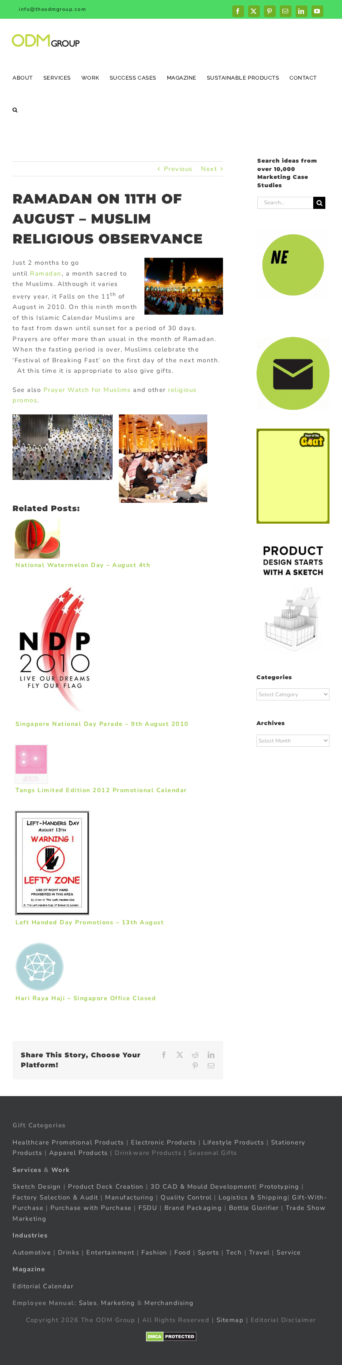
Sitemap (230, 1319)
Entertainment (110, 1252)
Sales (88, 1303)
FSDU (147, 1208)
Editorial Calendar (43, 1286)
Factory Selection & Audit (55, 1197)
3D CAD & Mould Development (203, 1186)
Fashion (154, 1252)
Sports (208, 1252)
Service (290, 1252)
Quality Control (186, 1197)
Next (209, 169)
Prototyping (279, 1186)
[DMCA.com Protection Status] (171, 1336)
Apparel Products (78, 1153)
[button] (15, 109)
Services (27, 1169)
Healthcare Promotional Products (68, 1142)
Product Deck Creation (106, 1186)
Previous (178, 169)
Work (60, 1169)
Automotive (32, 1252)
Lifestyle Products (233, 1142)
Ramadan (46, 273)
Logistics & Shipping (253, 1197)
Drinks (69, 1252)
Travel (259, 1252)
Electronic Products (163, 1142)
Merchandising (169, 1303)
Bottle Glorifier (252, 1208)
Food (182, 1252)
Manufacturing (129, 1197)
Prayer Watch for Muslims (87, 390)
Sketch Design (37, 1186)
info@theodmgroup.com (52, 9)
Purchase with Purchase (91, 1208)
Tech (234, 1252)
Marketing (118, 1303)
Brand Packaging (193, 1208)
